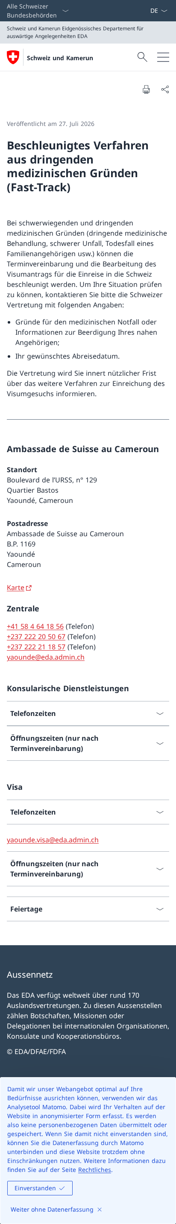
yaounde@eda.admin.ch (46, 657)
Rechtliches (94, 1170)
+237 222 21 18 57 (36, 646)
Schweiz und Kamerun (60, 58)
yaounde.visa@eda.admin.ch (53, 839)
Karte (15, 587)
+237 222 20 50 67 (36, 636)
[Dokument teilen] (164, 89)
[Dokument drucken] (146, 89)
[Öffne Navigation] (163, 57)
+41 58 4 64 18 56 (35, 626)
